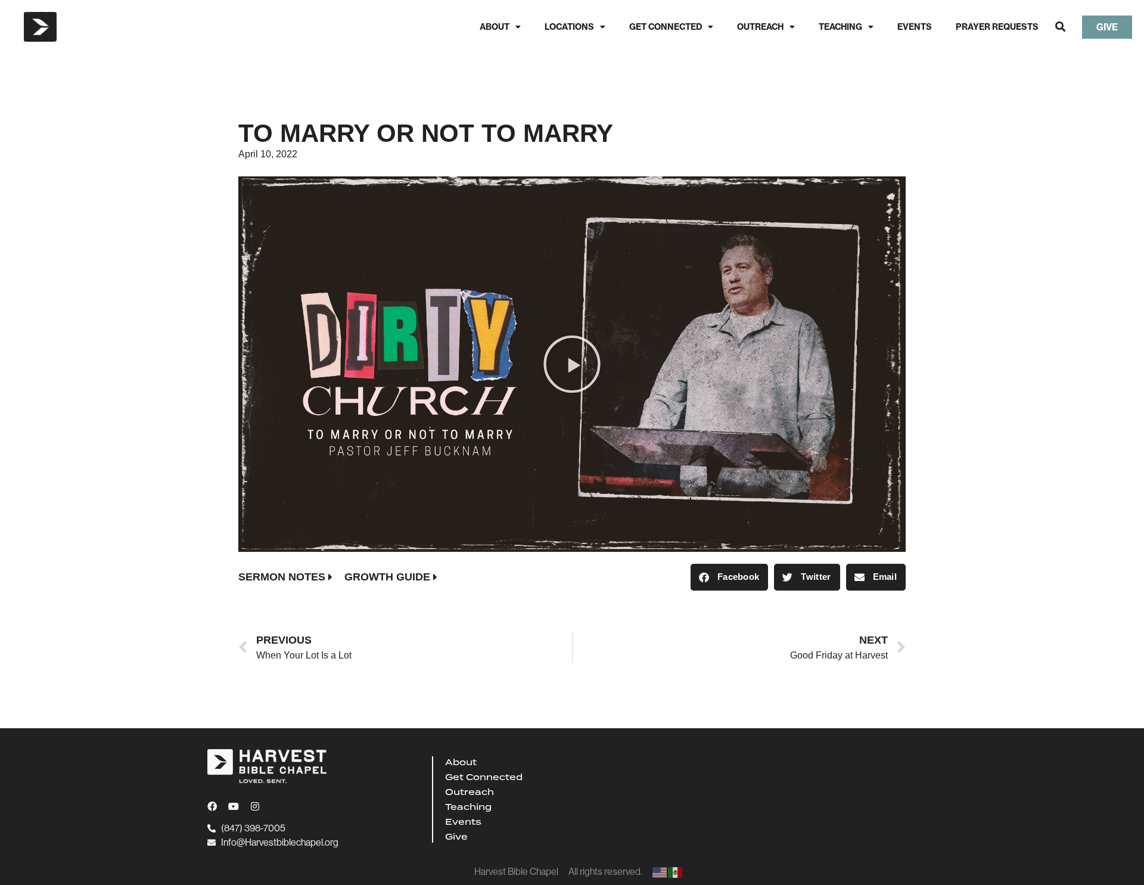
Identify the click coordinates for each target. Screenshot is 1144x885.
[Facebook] (212, 806)
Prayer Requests (997, 26)
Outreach (760, 26)
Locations (569, 26)
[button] (1060, 27)
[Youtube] (233, 806)
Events (914, 26)
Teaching (840, 26)
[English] (660, 871)
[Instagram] (255, 806)
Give (456, 837)
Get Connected (665, 26)
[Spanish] (675, 871)
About (494, 26)
